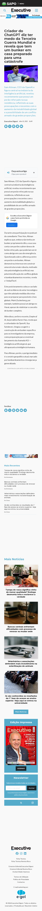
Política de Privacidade (21, 879)
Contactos (21, 882)
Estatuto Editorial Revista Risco (21, 869)
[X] (9, 126)
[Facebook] (6, 126)
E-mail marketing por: (21, 887)
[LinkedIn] (13, 126)
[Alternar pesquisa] (4, 10)
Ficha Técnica (21, 859)
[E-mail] (21, 126)
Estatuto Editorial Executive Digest (21, 866)
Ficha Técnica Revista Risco (21, 861)
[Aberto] (36, 10)
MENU (22, 3)
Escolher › (11, 225)
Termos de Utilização (21, 877)
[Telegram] (25, 410)
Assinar (21, 768)
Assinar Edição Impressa (21, 872)
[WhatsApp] (17, 126)
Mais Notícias (21, 712)
